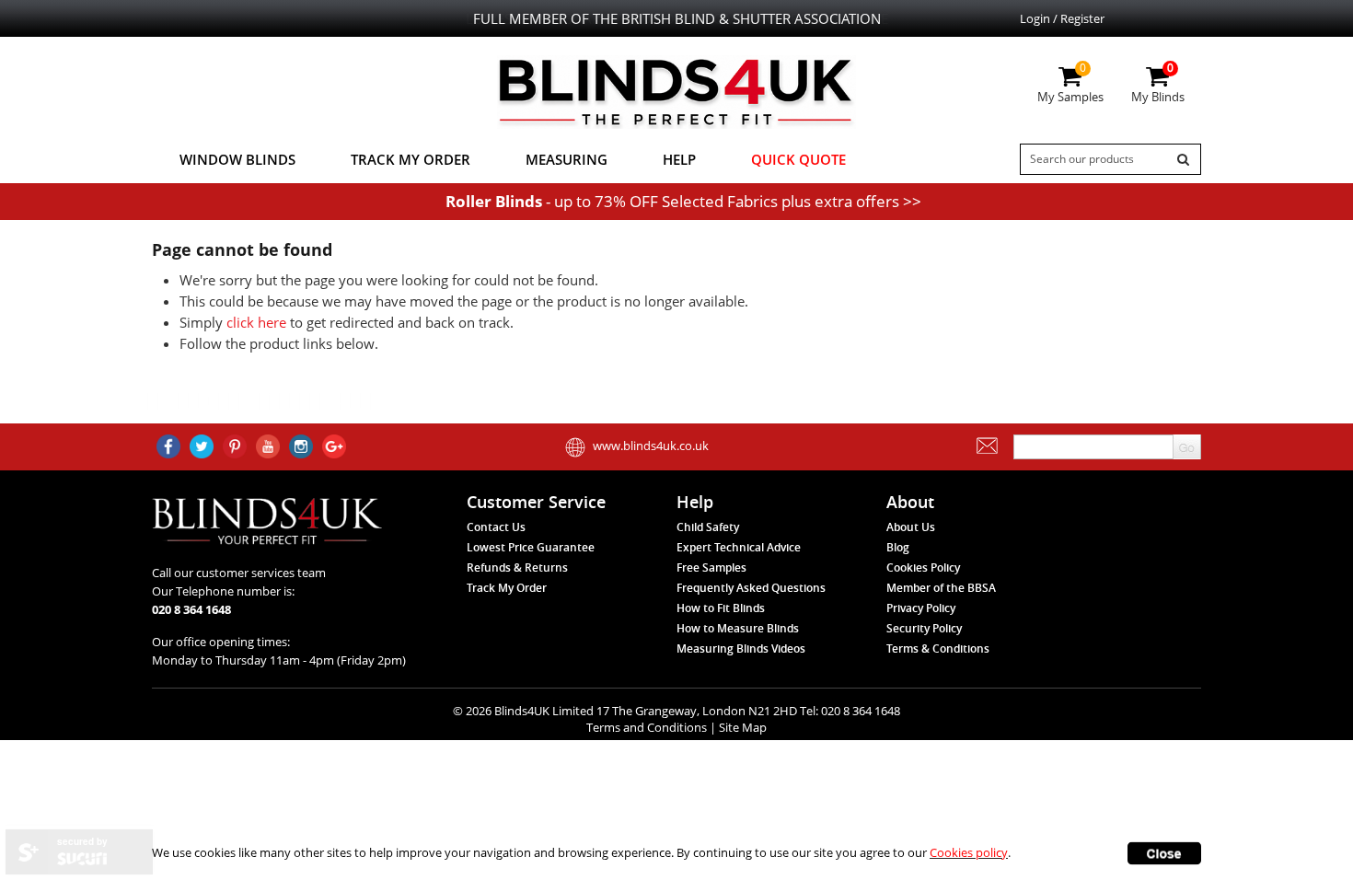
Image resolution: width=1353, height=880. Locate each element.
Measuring (566, 159)
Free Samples (711, 567)
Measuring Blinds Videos (740, 648)
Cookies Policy (923, 567)
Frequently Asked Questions (751, 588)
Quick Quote (798, 159)
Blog (897, 547)
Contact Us (496, 527)
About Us (910, 527)
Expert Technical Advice (738, 547)
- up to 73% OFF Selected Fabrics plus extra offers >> (683, 201)
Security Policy (924, 628)
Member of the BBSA (941, 588)
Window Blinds (237, 159)
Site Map (743, 727)
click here (256, 322)
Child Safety (707, 527)
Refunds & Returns (517, 567)
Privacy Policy (920, 608)
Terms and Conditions (646, 727)
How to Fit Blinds (720, 608)
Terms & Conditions (937, 648)
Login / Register (1062, 18)
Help (679, 159)
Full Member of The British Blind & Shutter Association (677, 18)
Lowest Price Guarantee (531, 547)
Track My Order (410, 159)
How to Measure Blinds (737, 628)
